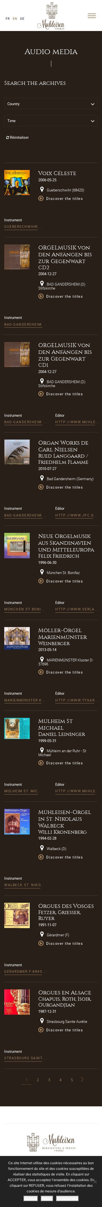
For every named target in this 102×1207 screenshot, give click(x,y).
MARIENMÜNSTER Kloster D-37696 (66, 662)
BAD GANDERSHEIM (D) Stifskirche (61, 286)
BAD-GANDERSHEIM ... (25, 324)
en (15, 18)
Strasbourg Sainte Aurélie (66, 1021)
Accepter (30, 1198)
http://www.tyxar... (77, 700)
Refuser (47, 1198)
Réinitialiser (19, 137)
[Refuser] (95, 1181)
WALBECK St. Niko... (24, 884)
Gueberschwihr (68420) (65, 190)
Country (13, 103)
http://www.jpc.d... (76, 515)
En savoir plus (67, 1198)
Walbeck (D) (56, 848)
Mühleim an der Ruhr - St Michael (62, 752)
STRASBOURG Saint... (25, 1058)
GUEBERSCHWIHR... (22, 226)
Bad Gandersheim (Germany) (70, 478)
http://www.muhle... (77, 422)
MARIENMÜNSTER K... (25, 700)
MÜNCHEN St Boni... (24, 609)
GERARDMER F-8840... (25, 971)
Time (11, 120)
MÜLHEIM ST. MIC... (23, 791)
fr (8, 18)
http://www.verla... (76, 609)
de (22, 18)
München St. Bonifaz (63, 572)
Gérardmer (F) (57, 934)
